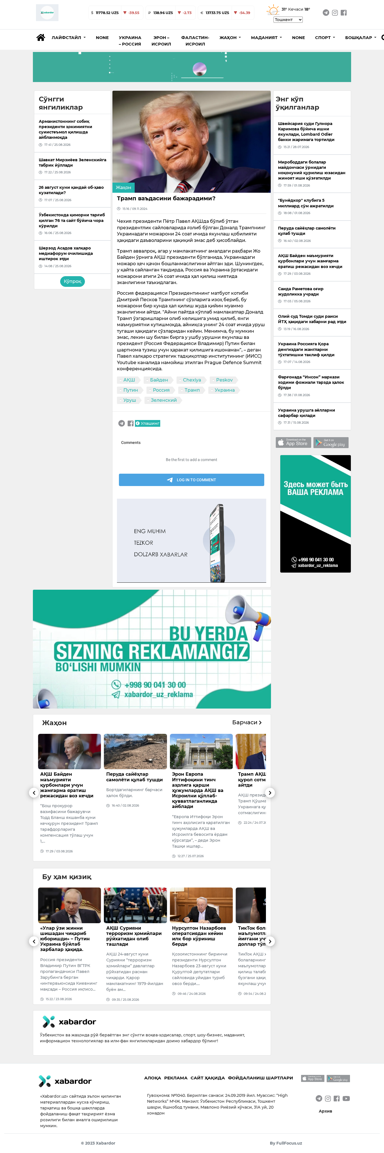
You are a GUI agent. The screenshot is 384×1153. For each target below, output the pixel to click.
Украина (225, 390)
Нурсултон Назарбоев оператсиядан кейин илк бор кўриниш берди (133, 936)
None (102, 37)
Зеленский (164, 400)
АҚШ (129, 380)
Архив (325, 1111)
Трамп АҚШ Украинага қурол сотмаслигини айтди (200, 779)
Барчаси (245, 722)
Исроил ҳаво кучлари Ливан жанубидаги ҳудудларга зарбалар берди (264, 782)
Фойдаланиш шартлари (260, 1078)
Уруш (129, 400)
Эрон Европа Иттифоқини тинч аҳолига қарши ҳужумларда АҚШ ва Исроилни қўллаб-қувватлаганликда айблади (132, 790)
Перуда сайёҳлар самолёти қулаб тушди (68, 776)
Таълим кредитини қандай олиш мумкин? (266, 930)
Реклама (176, 1078)
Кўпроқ (72, 281)
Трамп (192, 390)
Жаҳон (123, 187)
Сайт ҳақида (208, 1078)
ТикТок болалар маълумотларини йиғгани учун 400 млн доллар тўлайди (199, 936)
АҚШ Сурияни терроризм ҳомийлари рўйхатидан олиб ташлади (68, 936)
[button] (69, 37)
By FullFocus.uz (286, 1143)
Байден (159, 380)
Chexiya (192, 380)
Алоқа (152, 1078)
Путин (130, 390)
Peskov (224, 380)
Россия (161, 390)
